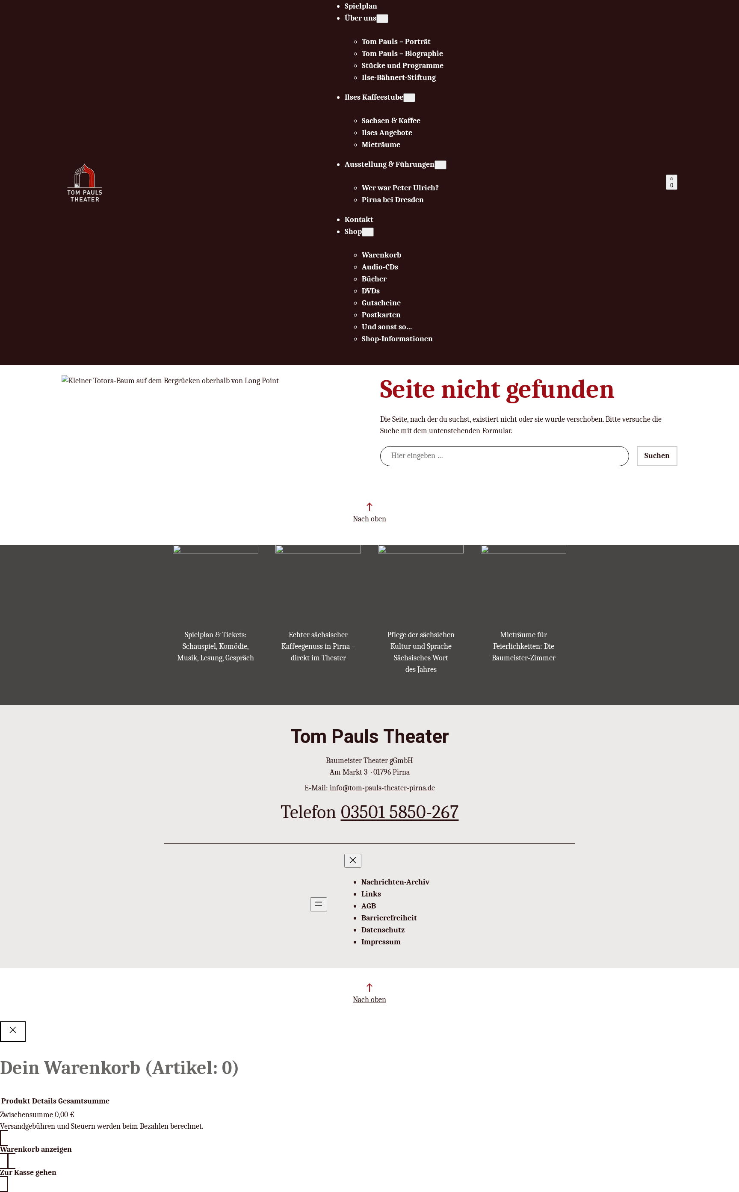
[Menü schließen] (352, 861)
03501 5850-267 (400, 812)
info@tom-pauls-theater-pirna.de (382, 788)
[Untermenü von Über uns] (382, 18)
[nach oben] (369, 506)
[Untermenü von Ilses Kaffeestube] (409, 97)
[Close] (13, 1031)
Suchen (657, 455)
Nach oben (369, 519)
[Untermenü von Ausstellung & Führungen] (440, 164)
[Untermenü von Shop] (368, 232)
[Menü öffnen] (318, 904)
